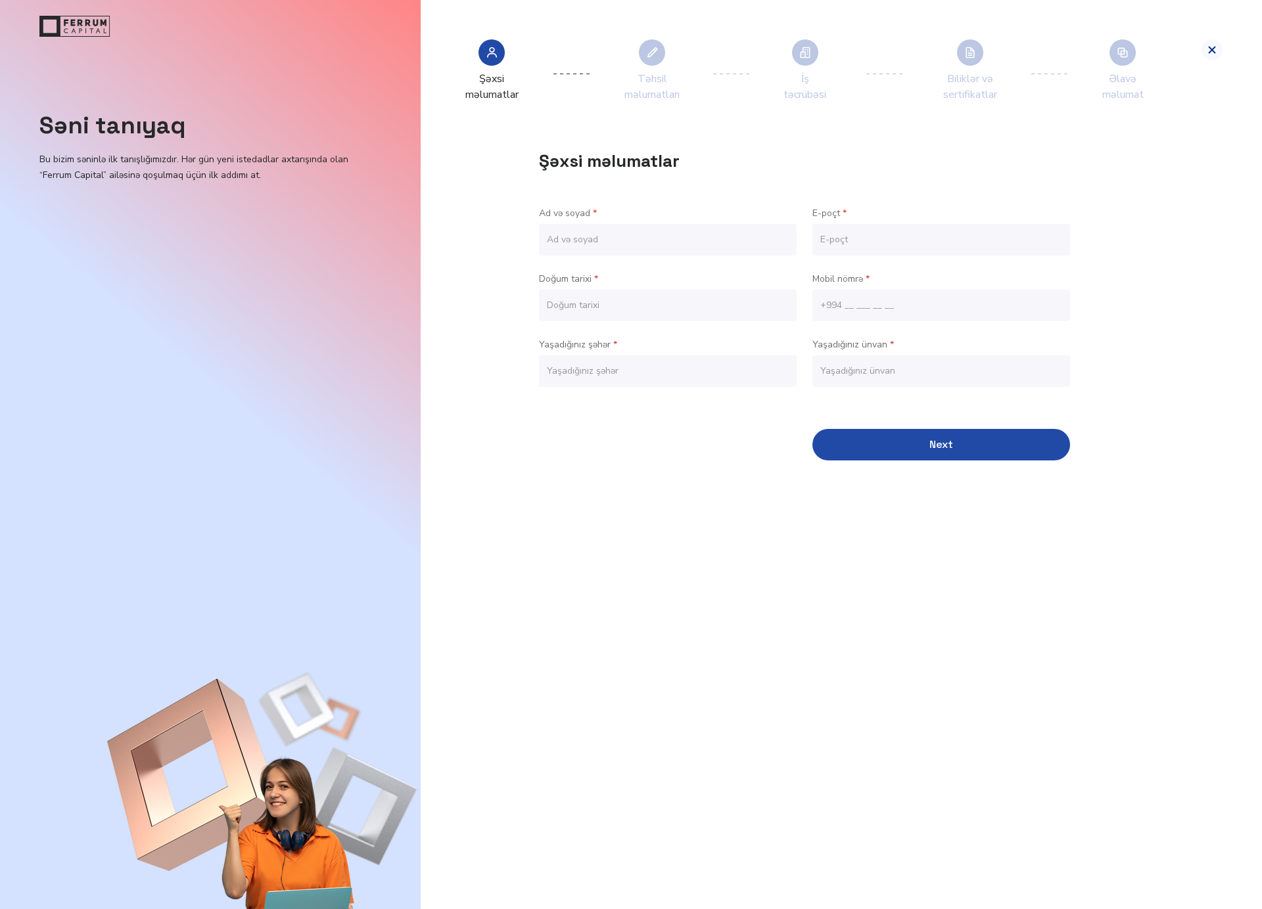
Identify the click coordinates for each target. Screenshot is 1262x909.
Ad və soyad (568, 213)
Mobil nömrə (841, 279)
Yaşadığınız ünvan (853, 344)
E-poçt (829, 213)
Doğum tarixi (568, 279)
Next (941, 444)
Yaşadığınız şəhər (578, 344)
